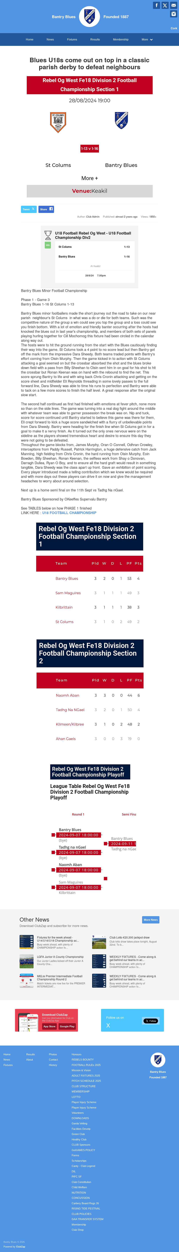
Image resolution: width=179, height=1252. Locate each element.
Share (43, 209)
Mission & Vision (81, 1070)
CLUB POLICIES (81, 1213)
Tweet (26, 209)
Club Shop (78, 1229)
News (50, 39)
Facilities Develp (81, 1128)
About (29, 1059)
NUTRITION (79, 1192)
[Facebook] (156, 5)
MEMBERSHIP (81, 1091)
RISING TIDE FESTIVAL (86, 1208)
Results (95, 39)
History (53, 1065)
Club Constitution (81, 1182)
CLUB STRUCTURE (84, 1086)
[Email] (173, 5)
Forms (75, 1155)
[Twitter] (165, 5)
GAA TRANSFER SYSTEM (87, 1219)
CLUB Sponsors (81, 1144)
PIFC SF (77, 1176)
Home (29, 39)
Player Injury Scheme (84, 1102)
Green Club (78, 1134)
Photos (53, 1054)
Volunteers (78, 1112)
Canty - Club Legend (83, 1165)
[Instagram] (173, 13)
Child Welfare (79, 1187)
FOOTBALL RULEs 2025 (86, 1065)
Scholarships (79, 1160)
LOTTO (76, 1096)
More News (151, 919)
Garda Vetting (79, 1123)
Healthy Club (79, 1139)
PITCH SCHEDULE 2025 (86, 1080)
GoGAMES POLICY (83, 1150)
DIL (74, 1171)
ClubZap (20, 1246)
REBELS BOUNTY (83, 1059)
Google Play (67, 1026)
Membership (120, 39)
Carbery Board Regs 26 (85, 1203)
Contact (53, 1059)
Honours (76, 1054)
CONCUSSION (81, 1197)
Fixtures (72, 39)
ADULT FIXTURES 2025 (86, 1075)
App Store (49, 1026)
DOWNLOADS (80, 1118)
